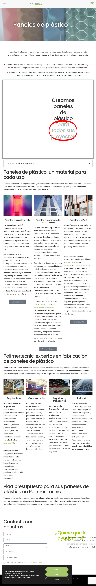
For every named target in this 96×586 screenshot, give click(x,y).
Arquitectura (14, 398)
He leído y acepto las (25, 562)
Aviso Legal (74, 578)
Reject (57, 574)
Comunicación (36, 398)
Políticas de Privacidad (34, 562)
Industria (82, 398)
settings (27, 578)
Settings (57, 579)
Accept (56, 569)
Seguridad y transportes (59, 399)
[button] (89, 163)
